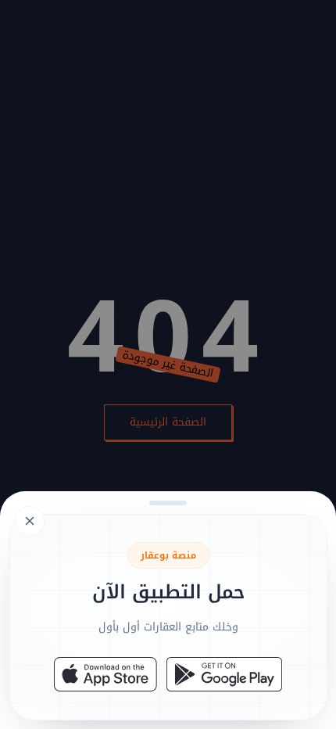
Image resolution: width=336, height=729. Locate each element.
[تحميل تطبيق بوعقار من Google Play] (224, 674)
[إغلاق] (168, 364)
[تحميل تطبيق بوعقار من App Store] (105, 674)
